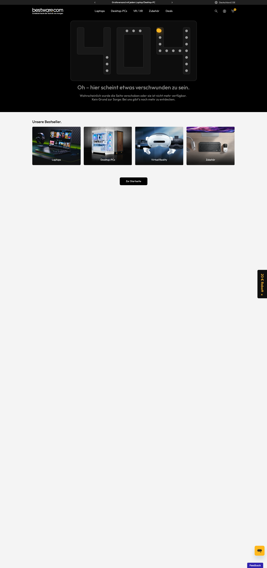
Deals (169, 11)
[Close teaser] (262, 294)
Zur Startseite (133, 181)
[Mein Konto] (224, 11)
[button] (262, 284)
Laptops (100, 11)
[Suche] (216, 11)
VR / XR (138, 11)
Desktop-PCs (119, 11)
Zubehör (154, 11)
